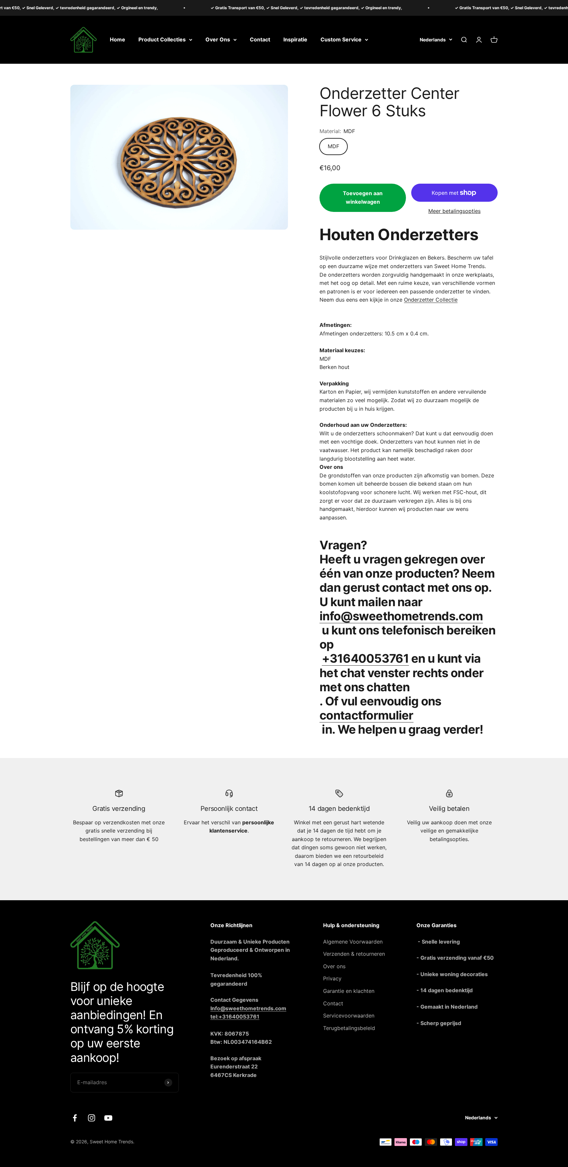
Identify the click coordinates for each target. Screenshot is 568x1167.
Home (117, 39)
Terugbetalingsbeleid (349, 1028)
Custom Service (341, 39)
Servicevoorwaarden (348, 1015)
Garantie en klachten (348, 991)
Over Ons (217, 39)
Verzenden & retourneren (354, 953)
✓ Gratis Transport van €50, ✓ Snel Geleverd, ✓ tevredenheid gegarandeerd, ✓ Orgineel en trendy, (278, 7)
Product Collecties (162, 39)
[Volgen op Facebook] (74, 1117)
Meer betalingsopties (454, 211)
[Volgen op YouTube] (108, 1117)
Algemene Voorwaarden (353, 941)
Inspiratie (295, 39)
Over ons (334, 966)
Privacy (332, 978)
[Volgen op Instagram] (91, 1117)
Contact (260, 39)
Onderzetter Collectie (431, 299)
